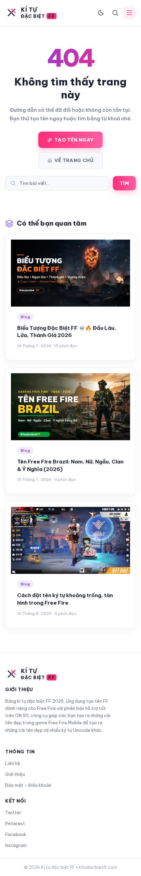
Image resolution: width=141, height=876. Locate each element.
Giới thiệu (15, 774)
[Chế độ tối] (100, 12)
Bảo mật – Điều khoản (28, 785)
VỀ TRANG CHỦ (73, 160)
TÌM (124, 183)
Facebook (15, 834)
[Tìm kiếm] (114, 12)
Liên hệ (12, 763)
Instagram (16, 845)
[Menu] (129, 12)
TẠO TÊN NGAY (74, 140)
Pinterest (15, 823)
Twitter (13, 812)
